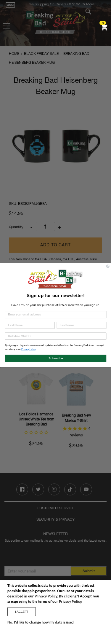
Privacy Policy (46, 596)
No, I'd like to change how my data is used (40, 622)
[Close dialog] (108, 266)
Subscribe (55, 358)
